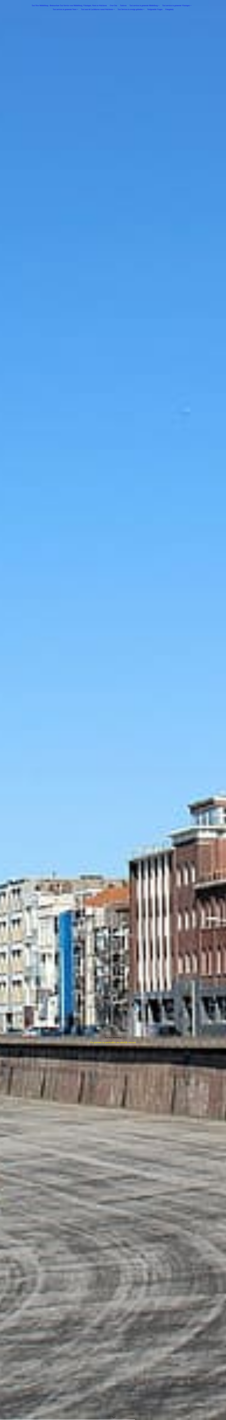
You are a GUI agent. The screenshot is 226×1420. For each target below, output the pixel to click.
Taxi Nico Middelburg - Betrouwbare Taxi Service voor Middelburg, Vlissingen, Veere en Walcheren (69, 5)
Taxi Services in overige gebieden (130, 9)
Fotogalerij (169, 9)
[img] (113, 710)
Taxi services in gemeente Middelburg (143, 5)
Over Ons (113, 5)
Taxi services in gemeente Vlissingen (176, 5)
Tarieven (123, 5)
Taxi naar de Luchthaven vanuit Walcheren (97, 9)
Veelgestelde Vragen (154, 9)
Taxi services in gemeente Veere (65, 9)
